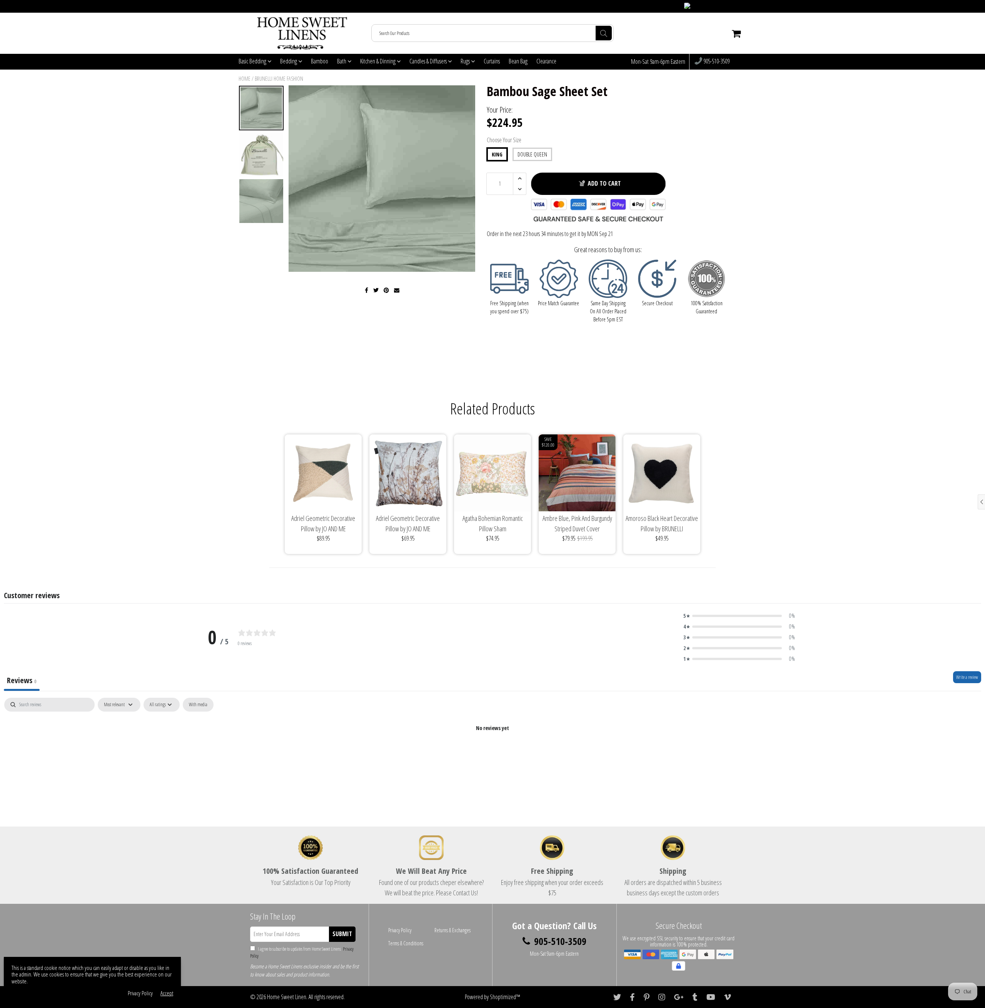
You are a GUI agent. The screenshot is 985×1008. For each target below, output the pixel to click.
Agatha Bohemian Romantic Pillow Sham (492, 523)
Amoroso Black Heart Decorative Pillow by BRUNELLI (662, 523)
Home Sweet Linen (286, 997)
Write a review (967, 677)
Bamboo (319, 61)
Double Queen (532, 154)
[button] (739, 616)
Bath (342, 61)
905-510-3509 (716, 61)
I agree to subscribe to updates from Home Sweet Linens (302, 952)
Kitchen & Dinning (378, 61)
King (497, 154)
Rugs (466, 61)
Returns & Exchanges (452, 930)
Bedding (289, 61)
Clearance (546, 61)
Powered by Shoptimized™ (492, 997)
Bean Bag (518, 61)
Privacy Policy (399, 930)
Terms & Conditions (405, 943)
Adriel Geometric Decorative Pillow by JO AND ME (323, 523)
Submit (342, 934)
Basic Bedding (253, 61)
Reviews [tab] (22, 680)
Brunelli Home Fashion (279, 78)
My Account (731, 6)
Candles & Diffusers (428, 61)
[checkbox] (198, 705)
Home (244, 78)
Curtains (492, 61)
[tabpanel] (492, 754)
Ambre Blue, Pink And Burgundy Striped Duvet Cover (577, 523)
